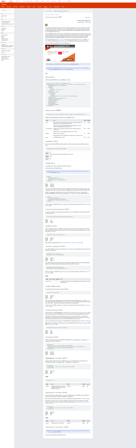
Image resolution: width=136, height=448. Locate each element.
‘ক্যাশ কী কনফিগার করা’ (54, 172)
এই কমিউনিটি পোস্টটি (73, 64)
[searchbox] (7, 10)
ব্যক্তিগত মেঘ (17, 1)
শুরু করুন (2, 6)
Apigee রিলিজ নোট (51, 324)
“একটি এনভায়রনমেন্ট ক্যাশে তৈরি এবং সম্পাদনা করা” (70, 242)
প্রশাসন (34, 6)
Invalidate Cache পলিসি (64, 41)
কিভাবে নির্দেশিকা (57, 6)
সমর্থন (63, 6)
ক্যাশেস (52, 231)
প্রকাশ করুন (16, 6)
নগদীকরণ (28, 6)
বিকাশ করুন (9, 6)
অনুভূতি (42, 1)
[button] (7, 36)
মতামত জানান (87, 17)
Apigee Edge (47, 14)
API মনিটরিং (37, 1)
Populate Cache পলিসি (62, 39)
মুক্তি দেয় (59, 1)
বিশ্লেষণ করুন (22, 6)
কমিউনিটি (68, 1)
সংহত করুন (39, 6)
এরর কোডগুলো (68, 69)
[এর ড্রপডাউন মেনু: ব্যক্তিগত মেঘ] (20, 1)
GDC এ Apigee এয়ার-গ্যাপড (27, 1)
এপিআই (47, 1)
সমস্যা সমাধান (53, 1)
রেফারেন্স (45, 6)
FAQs (50, 6)
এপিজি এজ (11, 1)
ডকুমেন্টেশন (81, 22)
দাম (64, 1)
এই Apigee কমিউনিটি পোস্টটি (55, 69)
